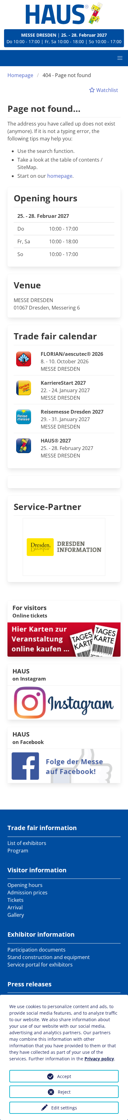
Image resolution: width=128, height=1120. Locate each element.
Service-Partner (47, 506)
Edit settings (64, 1108)
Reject (64, 1092)
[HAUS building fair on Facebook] (64, 765)
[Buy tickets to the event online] (64, 639)
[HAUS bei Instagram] (64, 702)
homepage (59, 175)
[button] (120, 58)
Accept (64, 1076)
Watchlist (106, 90)
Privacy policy (99, 1059)
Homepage (20, 75)
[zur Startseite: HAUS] (64, 13)
